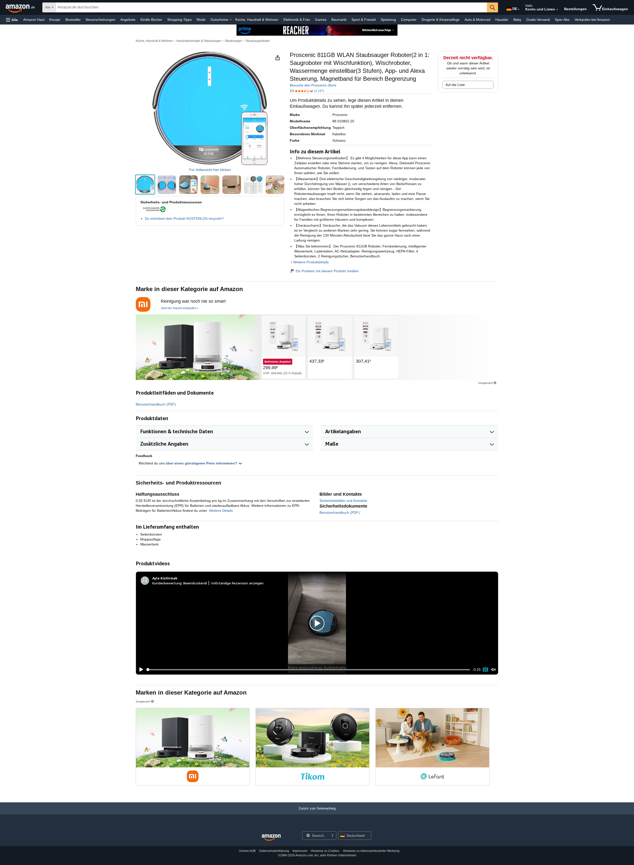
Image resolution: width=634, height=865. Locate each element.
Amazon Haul (33, 20)
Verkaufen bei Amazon (592, 20)
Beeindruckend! (195, 583)
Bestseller (73, 20)
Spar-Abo (562, 20)
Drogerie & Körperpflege (441, 20)
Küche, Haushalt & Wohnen (256, 20)
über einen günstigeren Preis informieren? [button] (202, 463)
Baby (517, 20)
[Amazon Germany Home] (271, 838)
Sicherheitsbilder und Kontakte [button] (343, 501)
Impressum (299, 851)
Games (320, 20)
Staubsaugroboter (257, 41)
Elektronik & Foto (296, 20)
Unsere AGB (247, 851)
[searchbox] (271, 7)
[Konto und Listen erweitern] (557, 9)
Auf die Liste (455, 85)
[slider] (308, 669)
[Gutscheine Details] (231, 19)
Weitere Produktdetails (311, 262)
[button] (12, 20)
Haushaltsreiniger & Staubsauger (198, 41)
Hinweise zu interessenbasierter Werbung (371, 851)
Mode (201, 20)
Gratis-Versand (538, 20)
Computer (409, 20)
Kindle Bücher (151, 20)
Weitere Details (221, 511)
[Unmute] (493, 670)
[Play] (140, 669)
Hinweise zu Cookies (325, 851)
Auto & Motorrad (477, 20)
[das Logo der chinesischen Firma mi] (143, 304)
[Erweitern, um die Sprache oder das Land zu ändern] (519, 9)
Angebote (127, 20)
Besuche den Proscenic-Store (313, 85)
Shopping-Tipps (179, 20)
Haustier (501, 20)
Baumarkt (338, 20)
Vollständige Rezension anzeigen (237, 583)
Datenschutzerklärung (274, 851)
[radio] (145, 184)
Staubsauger (233, 41)
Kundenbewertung (167, 583)
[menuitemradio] (485, 670)
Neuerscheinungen (100, 20)
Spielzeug (388, 20)
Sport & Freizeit (363, 20)
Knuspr (54, 20)
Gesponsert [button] (485, 382)
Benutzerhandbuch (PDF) (156, 404)
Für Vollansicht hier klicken (210, 170)
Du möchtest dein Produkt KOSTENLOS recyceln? (184, 218)
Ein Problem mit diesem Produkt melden (327, 271)
